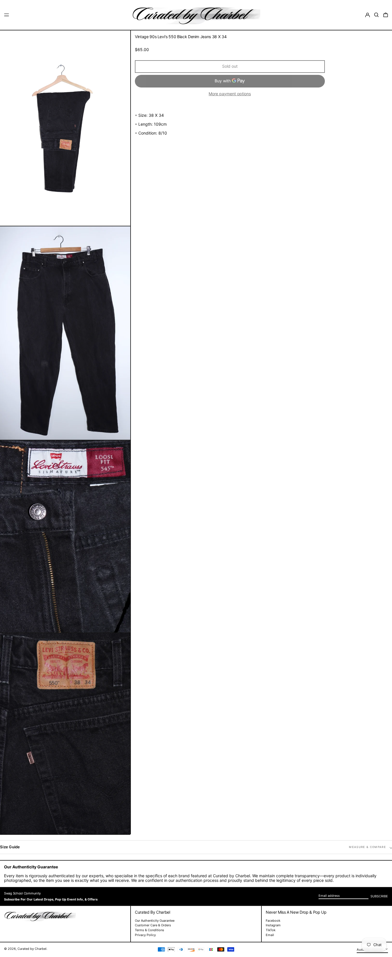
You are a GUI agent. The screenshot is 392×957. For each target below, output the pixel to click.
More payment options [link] (230, 94)
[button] (376, 15)
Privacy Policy (145, 935)
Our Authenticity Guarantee (154, 921)
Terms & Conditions (149, 930)
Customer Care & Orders (153, 925)
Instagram (273, 925)
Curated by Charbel (32, 949)
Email (270, 935)
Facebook (273, 921)
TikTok (270, 930)
